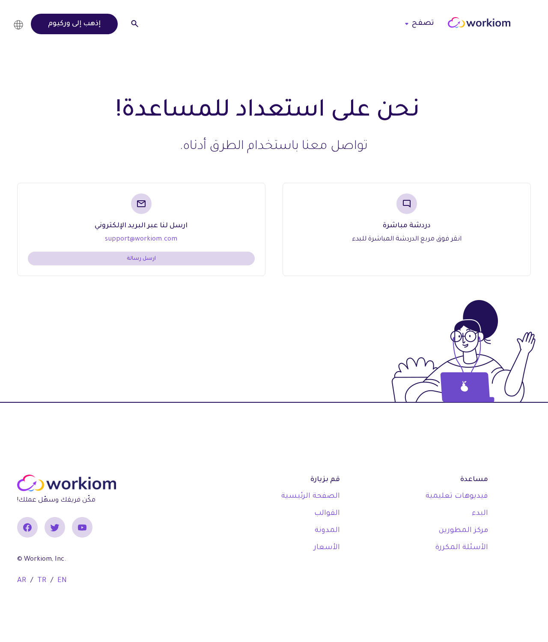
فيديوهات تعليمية (457, 497)
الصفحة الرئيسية (310, 497)
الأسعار (327, 548)
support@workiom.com (141, 239)
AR (21, 581)
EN (62, 581)
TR (41, 581)
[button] (20, 24)
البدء (480, 514)
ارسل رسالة (141, 259)
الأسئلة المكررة (461, 548)
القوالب (327, 514)
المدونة (327, 531)
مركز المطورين (463, 531)
